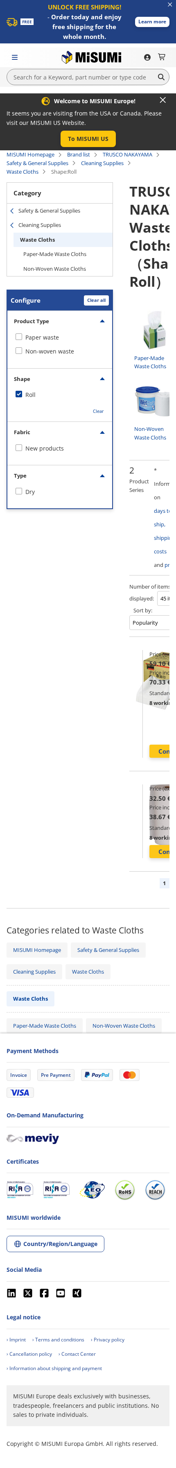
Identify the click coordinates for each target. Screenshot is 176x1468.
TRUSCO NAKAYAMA (127, 154)
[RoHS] (125, 1190)
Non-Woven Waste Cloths (54, 268)
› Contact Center (77, 1353)
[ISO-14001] (56, 1190)
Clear (98, 411)
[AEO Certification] (92, 1190)
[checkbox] (59, 337)
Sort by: (142, 610)
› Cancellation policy (29, 1353)
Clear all (96, 300)
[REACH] (155, 1190)
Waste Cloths (22, 171)
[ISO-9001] (20, 1190)
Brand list (78, 154)
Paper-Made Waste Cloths (54, 254)
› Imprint (16, 1339)
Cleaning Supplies (102, 163)
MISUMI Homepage (30, 154)
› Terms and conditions (58, 1339)
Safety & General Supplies (37, 163)
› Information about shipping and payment (54, 1368)
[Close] (162, 99)
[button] (152, 22)
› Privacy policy (107, 1339)
